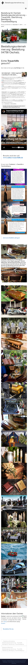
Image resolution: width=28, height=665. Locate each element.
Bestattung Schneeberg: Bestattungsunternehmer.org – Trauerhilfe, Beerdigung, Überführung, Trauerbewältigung (13, 642)
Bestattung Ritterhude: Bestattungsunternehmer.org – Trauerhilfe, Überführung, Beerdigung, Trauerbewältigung (13, 649)
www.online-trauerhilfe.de (13, 157)
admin (2, 26)
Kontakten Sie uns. (8, 629)
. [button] (20, 267)
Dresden (3, 623)
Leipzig (4, 621)
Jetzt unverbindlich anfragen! (11, 238)
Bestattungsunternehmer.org (14, 2)
